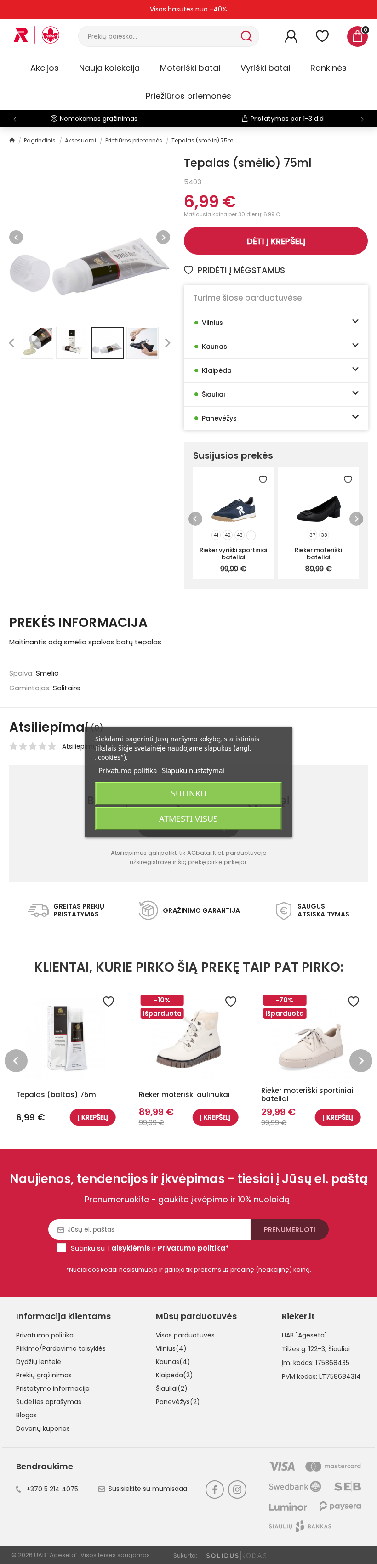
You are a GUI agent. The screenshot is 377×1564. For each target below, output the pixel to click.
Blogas (26, 1415)
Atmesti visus (188, 818)
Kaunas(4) (173, 1361)
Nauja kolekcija (109, 68)
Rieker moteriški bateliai (318, 553)
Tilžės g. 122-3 (303, 1349)
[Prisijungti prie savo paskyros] (291, 36)
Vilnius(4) (171, 1348)
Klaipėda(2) (174, 1375)
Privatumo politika (45, 1335)
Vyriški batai (265, 68)
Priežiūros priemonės (188, 96)
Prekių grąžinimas (44, 1375)
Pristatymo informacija (53, 1388)
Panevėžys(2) (178, 1401)
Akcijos (44, 68)
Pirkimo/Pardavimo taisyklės (61, 1348)
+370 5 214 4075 (52, 1489)
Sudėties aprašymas (48, 1401)
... (251, 535)
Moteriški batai (190, 68)
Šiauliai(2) (172, 1388)
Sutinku (188, 793)
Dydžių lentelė (38, 1361)
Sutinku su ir (150, 1248)
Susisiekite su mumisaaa (148, 1488)
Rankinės (328, 68)
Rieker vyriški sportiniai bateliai (233, 553)
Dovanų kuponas (43, 1428)
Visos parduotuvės (185, 1335)
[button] (362, 119)
